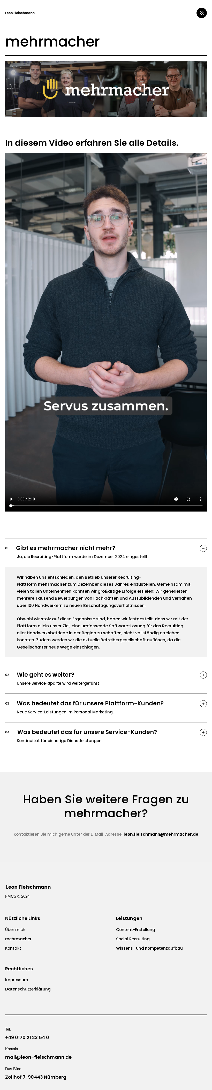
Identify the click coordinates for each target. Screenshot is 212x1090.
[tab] (106, 552)
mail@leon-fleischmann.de (38, 1057)
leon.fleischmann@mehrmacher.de (161, 834)
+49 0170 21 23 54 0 (27, 1037)
